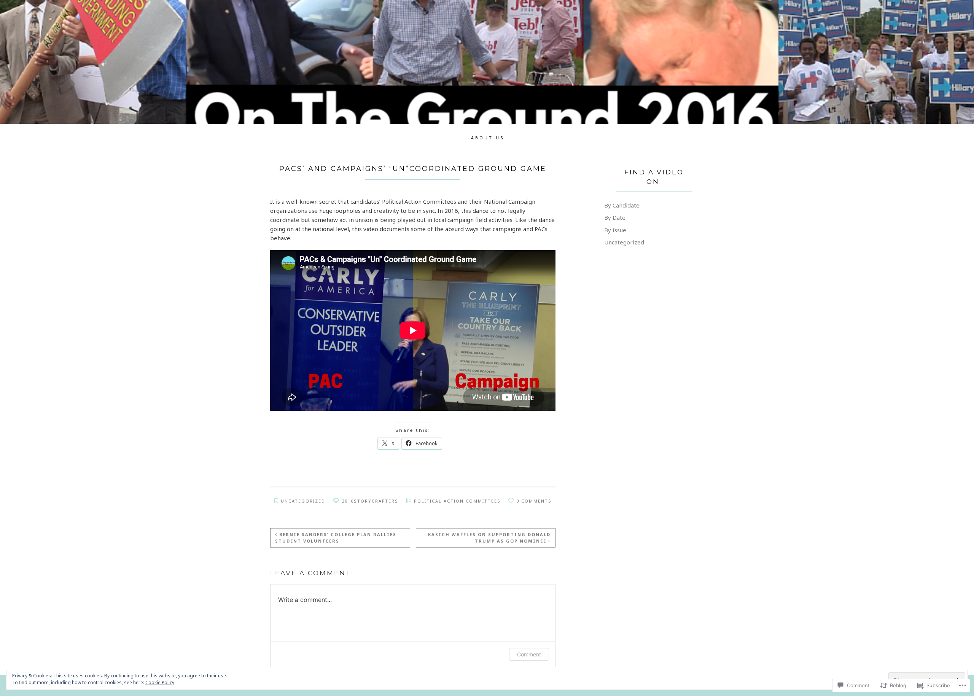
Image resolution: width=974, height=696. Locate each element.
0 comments (534, 501)
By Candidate (622, 205)
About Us (488, 137)
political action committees (457, 501)
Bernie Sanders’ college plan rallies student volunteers (335, 538)
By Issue (615, 230)
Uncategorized (303, 501)
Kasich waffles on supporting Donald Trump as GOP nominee (489, 538)
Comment (529, 654)
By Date (614, 217)
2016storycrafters (370, 501)
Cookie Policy (159, 682)
